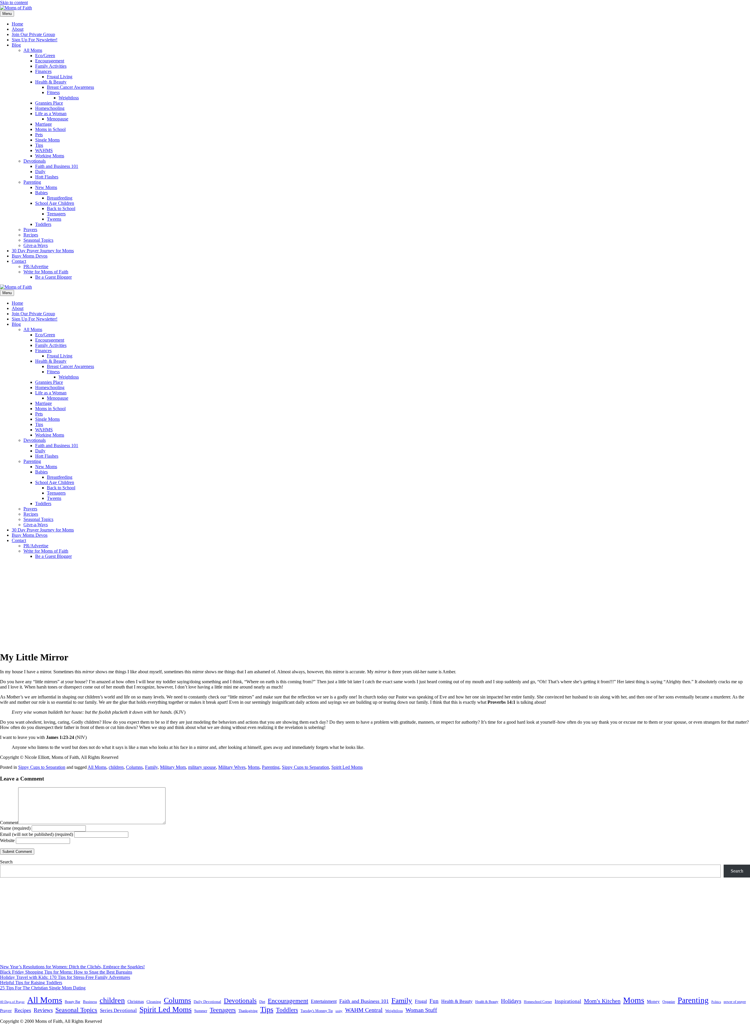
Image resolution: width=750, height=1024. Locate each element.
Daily (40, 171)
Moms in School (50, 129)
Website (7, 840)
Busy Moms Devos (29, 255)
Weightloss (69, 97)
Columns (134, 767)
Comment (9, 822)
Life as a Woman (51, 113)
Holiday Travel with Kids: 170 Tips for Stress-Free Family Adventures (65, 977)
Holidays (511, 1001)
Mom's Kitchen (602, 1001)
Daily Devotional (207, 1002)
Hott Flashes (46, 176)
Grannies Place (49, 102)
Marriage (43, 124)
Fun (434, 1001)
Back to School (61, 208)
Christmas (135, 1001)
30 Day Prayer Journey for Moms (43, 250)
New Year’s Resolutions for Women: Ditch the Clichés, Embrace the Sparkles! (72, 966)
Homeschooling (49, 108)
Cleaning (153, 1002)
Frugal (421, 1001)
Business (90, 1001)
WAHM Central (364, 1010)
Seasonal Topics (38, 240)
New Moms (46, 187)
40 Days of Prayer (12, 1001)
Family (151, 767)
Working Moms (49, 155)
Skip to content (14, 2)
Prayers (30, 229)
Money (653, 1001)
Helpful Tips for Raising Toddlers (31, 982)
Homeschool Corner (538, 1002)
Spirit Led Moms (347, 767)
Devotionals (34, 161)
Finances (43, 71)
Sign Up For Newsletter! (34, 39)
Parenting (32, 182)
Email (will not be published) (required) (36, 834)
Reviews (43, 1010)
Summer (200, 1011)
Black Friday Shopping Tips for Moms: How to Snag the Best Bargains (66, 972)
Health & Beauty (51, 81)
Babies (41, 192)
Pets (39, 134)
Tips (39, 145)
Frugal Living (59, 76)
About (17, 29)
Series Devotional (118, 1010)
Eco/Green (45, 55)
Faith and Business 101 (56, 166)
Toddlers (43, 224)
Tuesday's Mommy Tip (317, 1011)
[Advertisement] (375, 605)
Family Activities (51, 66)
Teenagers (56, 213)
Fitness (53, 92)
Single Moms (47, 139)
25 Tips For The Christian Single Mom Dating (43, 987)
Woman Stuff (421, 1010)
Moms (254, 767)
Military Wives (232, 767)
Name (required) (15, 828)
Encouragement (49, 60)
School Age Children (54, 203)
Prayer (6, 1010)
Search (6, 861)
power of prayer (735, 1002)
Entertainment (324, 1001)
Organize (668, 1002)
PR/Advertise (35, 266)
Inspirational (568, 1001)
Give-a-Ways (35, 245)
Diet (262, 1002)
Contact (19, 261)
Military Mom (173, 767)
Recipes (30, 234)
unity (338, 1011)
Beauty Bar (72, 1002)
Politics (716, 1001)
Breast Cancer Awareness (70, 87)
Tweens (54, 219)
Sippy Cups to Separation (41, 767)
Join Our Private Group (33, 34)
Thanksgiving (248, 1011)
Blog (16, 44)
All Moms (32, 50)
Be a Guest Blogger (53, 277)
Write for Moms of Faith (45, 271)
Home (17, 23)
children (116, 767)
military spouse (202, 767)
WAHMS (44, 150)
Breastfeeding (59, 197)
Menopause (57, 118)
